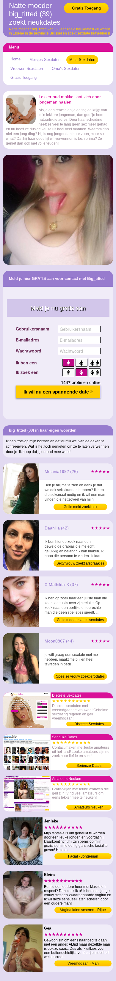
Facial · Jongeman (83, 856)
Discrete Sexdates (89, 724)
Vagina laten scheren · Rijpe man (83, 910)
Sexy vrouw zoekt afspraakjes (80, 563)
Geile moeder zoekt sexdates (80, 620)
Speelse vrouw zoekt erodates (80, 676)
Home (15, 59)
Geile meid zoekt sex (80, 507)
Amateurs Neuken (89, 807)
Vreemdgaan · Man (83, 963)
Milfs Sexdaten (82, 59)
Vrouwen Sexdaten (26, 68)
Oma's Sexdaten (66, 68)
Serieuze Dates (88, 766)
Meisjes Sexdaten (44, 59)
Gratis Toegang (86, 8)
